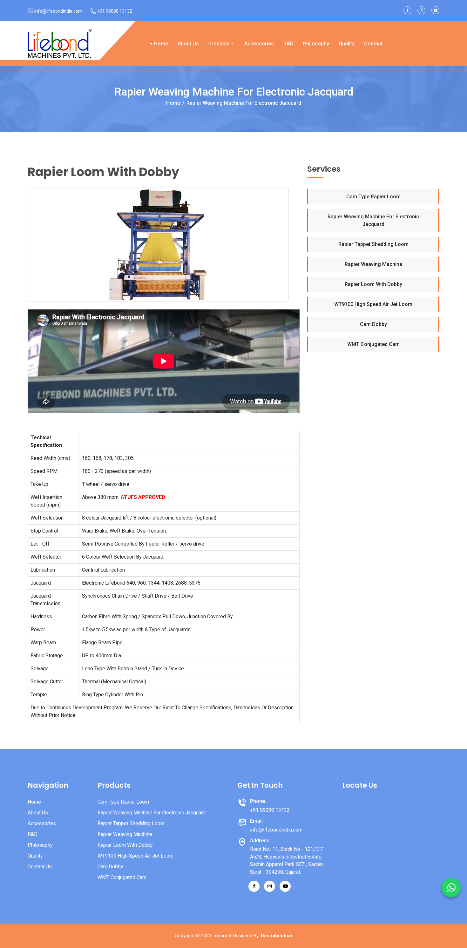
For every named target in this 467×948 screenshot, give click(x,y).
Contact (373, 44)
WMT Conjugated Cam (373, 344)
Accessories (259, 44)
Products (219, 44)
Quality (347, 44)
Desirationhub (276, 935)
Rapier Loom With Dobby (373, 284)
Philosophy (316, 44)
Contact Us (40, 867)
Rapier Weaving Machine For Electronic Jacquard (373, 220)
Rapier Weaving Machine (373, 264)
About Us (188, 44)
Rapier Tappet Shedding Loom (373, 244)
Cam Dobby (373, 324)
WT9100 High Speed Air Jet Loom (373, 304)
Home (161, 44)
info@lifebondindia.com (58, 11)
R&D (288, 44)
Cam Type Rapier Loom (373, 197)
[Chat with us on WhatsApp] (451, 887)
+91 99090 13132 (114, 11)
